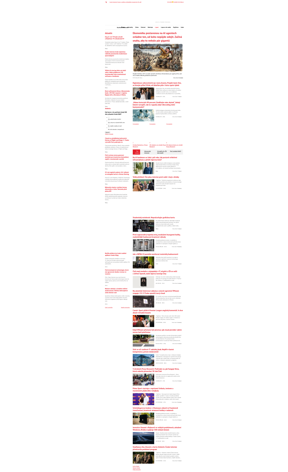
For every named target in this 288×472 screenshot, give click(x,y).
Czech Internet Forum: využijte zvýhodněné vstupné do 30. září (125, 2)
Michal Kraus (159, 343)
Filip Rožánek (159, 188)
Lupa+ (157, 27)
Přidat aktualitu (137, 469)
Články (123, 27)
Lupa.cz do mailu (166, 27)
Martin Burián (159, 363)
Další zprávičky (109, 307)
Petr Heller (136, 77)
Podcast (143, 27)
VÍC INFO (169, 2)
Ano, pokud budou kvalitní (114, 119)
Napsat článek (136, 468)
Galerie (183, 27)
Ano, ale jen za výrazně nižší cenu (116, 122)
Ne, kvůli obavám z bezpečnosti (116, 129)
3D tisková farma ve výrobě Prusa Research (174, 145)
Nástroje (150, 27)
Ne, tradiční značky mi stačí (115, 126)
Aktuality (130, 27)
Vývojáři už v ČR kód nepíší (162, 152)
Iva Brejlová (159, 96)
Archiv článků (136, 466)
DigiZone (175, 27)
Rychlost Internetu (118, 27)
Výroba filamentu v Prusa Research (140, 145)
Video (137, 27)
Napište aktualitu (125, 307)
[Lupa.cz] (106, 2)
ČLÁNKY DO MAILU (178, 2)
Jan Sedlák (158, 283)
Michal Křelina (159, 246)
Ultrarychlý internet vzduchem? (147, 152)
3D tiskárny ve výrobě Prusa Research (157, 145)
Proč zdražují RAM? (175, 151)
